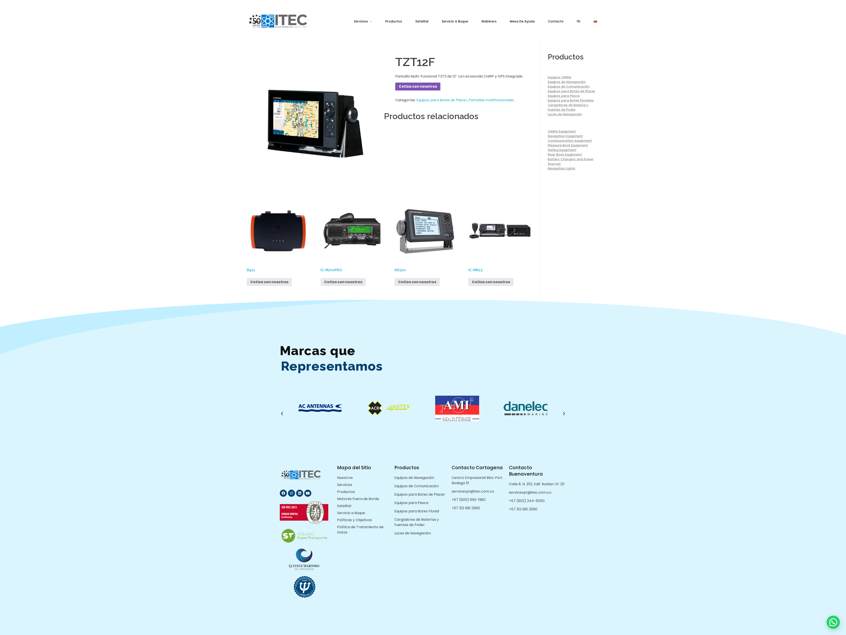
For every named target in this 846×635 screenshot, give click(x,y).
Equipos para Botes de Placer (441, 100)
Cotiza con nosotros (418, 86)
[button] (282, 414)
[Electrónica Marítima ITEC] (285, 21)
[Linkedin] (299, 493)
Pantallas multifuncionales (491, 100)
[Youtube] (307, 493)
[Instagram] (291, 493)
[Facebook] (283, 493)
